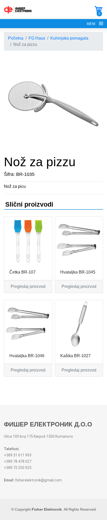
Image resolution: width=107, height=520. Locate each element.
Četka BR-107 (22, 272)
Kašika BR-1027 (75, 356)
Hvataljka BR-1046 (26, 356)
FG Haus (37, 38)
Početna (15, 38)
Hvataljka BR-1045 (77, 272)
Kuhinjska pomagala (69, 38)
